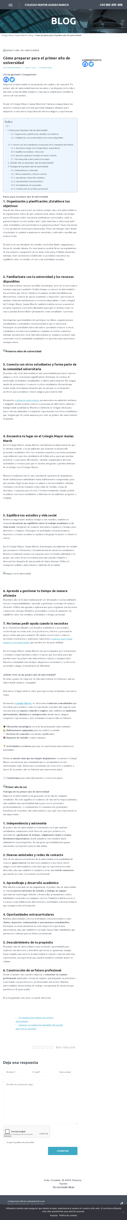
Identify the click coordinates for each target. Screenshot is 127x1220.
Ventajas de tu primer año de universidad (29, 166)
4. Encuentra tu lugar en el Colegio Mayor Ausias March (37, 148)
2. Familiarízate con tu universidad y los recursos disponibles (38, 138)
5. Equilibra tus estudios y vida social (29, 152)
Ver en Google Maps (63, 1187)
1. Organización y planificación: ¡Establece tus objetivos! (36, 134)
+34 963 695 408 (110, 4)
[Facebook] (6, 79)
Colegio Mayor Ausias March (14, 35)
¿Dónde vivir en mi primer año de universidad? (32, 163)
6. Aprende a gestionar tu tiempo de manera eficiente (35, 155)
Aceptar (54, 1215)
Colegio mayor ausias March (47, 4)
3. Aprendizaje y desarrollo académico (29, 178)
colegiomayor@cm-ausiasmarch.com (25, 1201)
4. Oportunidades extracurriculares (28, 181)
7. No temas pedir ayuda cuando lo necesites (31, 159)
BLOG (63, 21)
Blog (31, 35)
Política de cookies (68, 1215)
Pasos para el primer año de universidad (28, 130)
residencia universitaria (27, 400)
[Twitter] (12, 79)
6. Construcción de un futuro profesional (31, 189)
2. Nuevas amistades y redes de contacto (30, 174)
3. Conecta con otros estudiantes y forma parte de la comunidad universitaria (42, 145)
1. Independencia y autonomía (26, 170)
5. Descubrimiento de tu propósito (28, 185)
